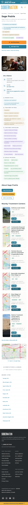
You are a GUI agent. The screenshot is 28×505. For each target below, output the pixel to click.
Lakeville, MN (6, 405)
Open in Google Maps (14, 361)
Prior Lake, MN (6, 390)
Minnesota (10, 13)
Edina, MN (5, 401)
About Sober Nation (6, 476)
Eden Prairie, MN (7, 413)
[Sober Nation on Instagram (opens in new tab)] (6, 498)
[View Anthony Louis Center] (6, 215)
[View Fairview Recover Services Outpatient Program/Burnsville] (6, 259)
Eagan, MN (5, 393)
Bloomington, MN (7, 382)
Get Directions (15, 42)
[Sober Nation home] (9, 7)
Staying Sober (18, 460)
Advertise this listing (8, 194)
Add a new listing (7, 198)
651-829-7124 (15, 46)
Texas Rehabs (5, 458)
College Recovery (6, 474)
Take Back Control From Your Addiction (13, 503)
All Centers (4, 13)
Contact (4, 478)
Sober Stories (5, 472)
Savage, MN (6, 378)
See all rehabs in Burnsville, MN (9, 340)
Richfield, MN (6, 397)
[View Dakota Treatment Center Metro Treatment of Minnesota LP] (6, 325)
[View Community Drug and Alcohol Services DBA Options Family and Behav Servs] (6, 236)
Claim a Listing (18, 474)
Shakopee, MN (6, 420)
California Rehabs (6, 456)
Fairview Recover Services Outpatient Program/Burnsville (17, 252)
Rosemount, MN (7, 409)
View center (15, 221)
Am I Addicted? (18, 456)
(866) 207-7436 (7, 444)
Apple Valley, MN (7, 386)
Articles (17, 463)
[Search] (21, 7)
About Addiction (19, 453)
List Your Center (19, 472)
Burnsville (16, 13)
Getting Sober (18, 458)
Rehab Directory (6, 453)
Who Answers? (24, 2)
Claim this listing (7, 190)
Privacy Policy (5, 481)
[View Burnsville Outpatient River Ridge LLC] (6, 281)
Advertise (17, 476)
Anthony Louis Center (18, 208)
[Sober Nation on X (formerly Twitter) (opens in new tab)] (13, 498)
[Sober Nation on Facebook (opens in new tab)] (3, 498)
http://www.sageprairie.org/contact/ (16, 92)
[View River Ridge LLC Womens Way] (6, 302)
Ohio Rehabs (5, 465)
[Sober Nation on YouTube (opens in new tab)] (10, 498)
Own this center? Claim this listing (10, 50)
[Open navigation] (25, 7)
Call (15, 218)
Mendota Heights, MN (8, 417)
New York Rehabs (6, 463)
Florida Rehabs (5, 460)
